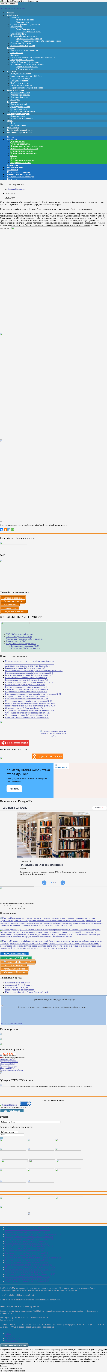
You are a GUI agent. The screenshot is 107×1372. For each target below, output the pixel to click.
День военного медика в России (11, 1070)
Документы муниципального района (26, 146)
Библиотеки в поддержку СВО (25, 646)
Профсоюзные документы (22, 160)
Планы (13, 158)
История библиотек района (22, 45)
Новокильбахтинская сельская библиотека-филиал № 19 (30, 706)
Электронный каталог (20, 92)
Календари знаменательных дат (24, 50)
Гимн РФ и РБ (16, 52)
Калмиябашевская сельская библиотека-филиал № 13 (29, 682)
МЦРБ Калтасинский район (12, 8)
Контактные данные (25, 20)
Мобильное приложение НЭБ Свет (26, 76)
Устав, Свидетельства (20, 144)
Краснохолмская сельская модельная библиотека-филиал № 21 (33, 694)
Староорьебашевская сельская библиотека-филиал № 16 (30, 710)
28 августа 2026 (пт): (7, 1068)
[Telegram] (8, 529)
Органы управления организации (25, 24)
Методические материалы (22, 60)
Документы (12, 139)
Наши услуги (16, 27)
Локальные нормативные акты (24, 148)
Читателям (11, 71)
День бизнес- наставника (9, 1062)
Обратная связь (22, 22)
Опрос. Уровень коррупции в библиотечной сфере (38, 41)
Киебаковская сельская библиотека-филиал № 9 (26, 689)
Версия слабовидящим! (17, 743)
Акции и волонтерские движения (21, 643)
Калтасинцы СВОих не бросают (25, 648)
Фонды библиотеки (19, 97)
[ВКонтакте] (1, 529)
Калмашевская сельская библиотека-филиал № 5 (26, 680)
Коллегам (11, 48)
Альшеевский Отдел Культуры (18, 985)
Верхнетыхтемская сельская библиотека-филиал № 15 (29, 675)
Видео (13, 123)
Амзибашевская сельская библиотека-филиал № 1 (27, 666)
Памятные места (17, 116)
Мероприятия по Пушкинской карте (26, 88)
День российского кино (8, 1066)
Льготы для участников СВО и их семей (24, 639)
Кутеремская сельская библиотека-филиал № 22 (26, 696)
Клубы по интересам (19, 83)
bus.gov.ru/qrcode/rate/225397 (12, 1024)
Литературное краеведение (18, 114)
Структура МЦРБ (18, 34)
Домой (8, 1334)
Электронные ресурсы (20, 95)
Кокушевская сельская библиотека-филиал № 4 (26, 692)
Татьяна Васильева (16, 189)
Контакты (14, 17)
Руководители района (20, 106)
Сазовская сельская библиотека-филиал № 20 (25, 708)
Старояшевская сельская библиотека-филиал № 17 (27, 713)
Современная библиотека (27, 67)
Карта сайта (12, 179)
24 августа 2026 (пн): (8, 1060)
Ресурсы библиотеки (15, 90)
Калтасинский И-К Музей (16, 987)
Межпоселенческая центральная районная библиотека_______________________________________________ (29, 662)
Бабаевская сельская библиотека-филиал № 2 (25, 668)
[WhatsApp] (12, 529)
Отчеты (13, 155)
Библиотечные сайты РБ (21, 85)
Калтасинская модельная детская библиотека (25, 685)
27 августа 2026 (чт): (7, 1064)
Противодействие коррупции (23, 36)
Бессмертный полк (18, 109)
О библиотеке (13, 15)
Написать (14, 789)
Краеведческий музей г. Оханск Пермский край (26, 992)
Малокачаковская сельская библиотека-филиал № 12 (28, 701)
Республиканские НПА (20, 162)
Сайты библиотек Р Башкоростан (25, 62)
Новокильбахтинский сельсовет (19, 990)
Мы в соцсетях (11, 1341)
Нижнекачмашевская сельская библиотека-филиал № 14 (30, 703)
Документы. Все (17, 141)
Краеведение (12, 102)
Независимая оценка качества (23, 153)
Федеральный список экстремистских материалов (32, 57)
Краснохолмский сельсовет (17, 983)
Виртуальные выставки (20, 74)
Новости (9, 1336)
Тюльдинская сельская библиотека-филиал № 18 (26, 715)
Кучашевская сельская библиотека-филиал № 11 (26, 699)
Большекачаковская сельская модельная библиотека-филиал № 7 (34, 670)
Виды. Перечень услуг (26, 29)
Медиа (10, 121)
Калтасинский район (19, 104)
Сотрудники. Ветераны (20, 43)
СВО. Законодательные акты (19, 636)
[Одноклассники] (5, 529)
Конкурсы (14, 55)
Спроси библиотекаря (20, 78)
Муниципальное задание (21, 151)
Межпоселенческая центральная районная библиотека (29, 1227)
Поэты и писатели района (22, 118)
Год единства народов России (19, 132)
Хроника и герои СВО (16, 641)
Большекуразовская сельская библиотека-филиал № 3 (29, 673)
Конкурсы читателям (19, 81)
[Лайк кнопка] (1, 521)
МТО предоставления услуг (28, 31)
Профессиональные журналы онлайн (27, 64)
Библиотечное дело (24, 69)
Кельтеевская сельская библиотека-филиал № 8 (26, 687)
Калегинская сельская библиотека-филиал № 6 (26, 677)
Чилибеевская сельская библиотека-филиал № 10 (27, 717)
